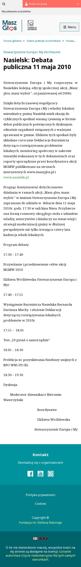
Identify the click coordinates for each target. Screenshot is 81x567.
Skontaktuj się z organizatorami (40, 462)
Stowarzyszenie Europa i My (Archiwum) (31, 52)
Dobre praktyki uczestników (44, 41)
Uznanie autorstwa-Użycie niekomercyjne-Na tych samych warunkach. (40, 555)
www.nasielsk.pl (16, 177)
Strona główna (12, 41)
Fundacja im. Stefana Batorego (40, 522)
